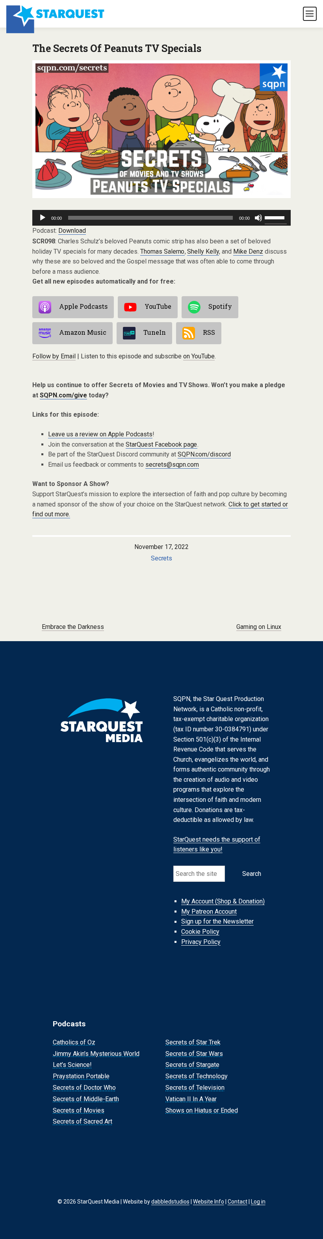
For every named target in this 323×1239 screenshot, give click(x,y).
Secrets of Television (195, 1087)
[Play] (42, 218)
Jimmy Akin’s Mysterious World (96, 1053)
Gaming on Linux (258, 627)
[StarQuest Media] (56, 14)
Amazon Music (82, 332)
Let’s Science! (72, 1065)
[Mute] (258, 218)
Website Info (208, 1201)
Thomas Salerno (162, 251)
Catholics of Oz (74, 1042)
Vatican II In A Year (191, 1099)
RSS (209, 332)
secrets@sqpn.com (172, 464)
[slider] (276, 217)
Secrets (162, 558)
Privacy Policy (201, 942)
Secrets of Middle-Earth (86, 1099)
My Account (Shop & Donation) (223, 901)
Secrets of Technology (196, 1076)
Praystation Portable (81, 1076)
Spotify (220, 306)
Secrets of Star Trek (193, 1042)
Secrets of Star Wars (194, 1053)
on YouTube (199, 356)
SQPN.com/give (63, 395)
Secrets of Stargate (192, 1065)
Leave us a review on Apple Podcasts (100, 434)
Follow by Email (54, 356)
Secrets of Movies (78, 1110)
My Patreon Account (209, 911)
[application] (161, 218)
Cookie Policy (200, 931)
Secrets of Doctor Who (84, 1087)
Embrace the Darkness (73, 627)
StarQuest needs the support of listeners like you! (216, 844)
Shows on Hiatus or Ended (201, 1110)
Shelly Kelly (203, 251)
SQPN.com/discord (204, 454)
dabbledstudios (170, 1201)
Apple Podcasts (83, 306)
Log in (258, 1201)
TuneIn (154, 332)
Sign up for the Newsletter (217, 922)
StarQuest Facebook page (161, 444)
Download (72, 230)
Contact (237, 1201)
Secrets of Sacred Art (82, 1122)
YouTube (158, 306)
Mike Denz (248, 251)
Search (251, 873)
